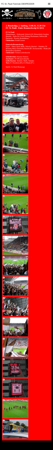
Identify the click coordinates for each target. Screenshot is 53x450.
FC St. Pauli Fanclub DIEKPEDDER (17, 4)
